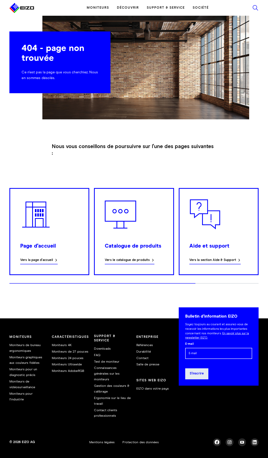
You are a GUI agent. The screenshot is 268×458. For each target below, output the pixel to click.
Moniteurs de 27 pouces (70, 351)
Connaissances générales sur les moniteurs (106, 373)
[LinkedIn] (255, 442)
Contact (142, 358)
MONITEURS (98, 7)
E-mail (189, 343)
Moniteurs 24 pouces (68, 358)
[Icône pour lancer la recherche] (255, 8)
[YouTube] (242, 442)
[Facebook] (217, 442)
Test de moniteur (106, 361)
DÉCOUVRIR (128, 7)
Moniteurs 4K (62, 345)
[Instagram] (229, 442)
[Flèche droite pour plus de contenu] (257, 237)
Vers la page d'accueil (36, 260)
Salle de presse (147, 364)
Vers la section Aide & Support (212, 260)
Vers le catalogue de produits (127, 260)
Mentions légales (102, 442)
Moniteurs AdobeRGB (68, 371)
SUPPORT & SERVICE (166, 7)
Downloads (102, 348)
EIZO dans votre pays (152, 388)
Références (144, 345)
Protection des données (140, 442)
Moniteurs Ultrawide (67, 364)
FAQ (97, 355)
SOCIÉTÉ (201, 7)
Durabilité (143, 351)
